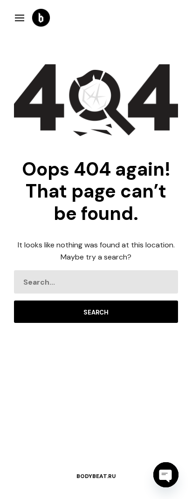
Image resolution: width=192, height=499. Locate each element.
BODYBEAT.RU (96, 476)
